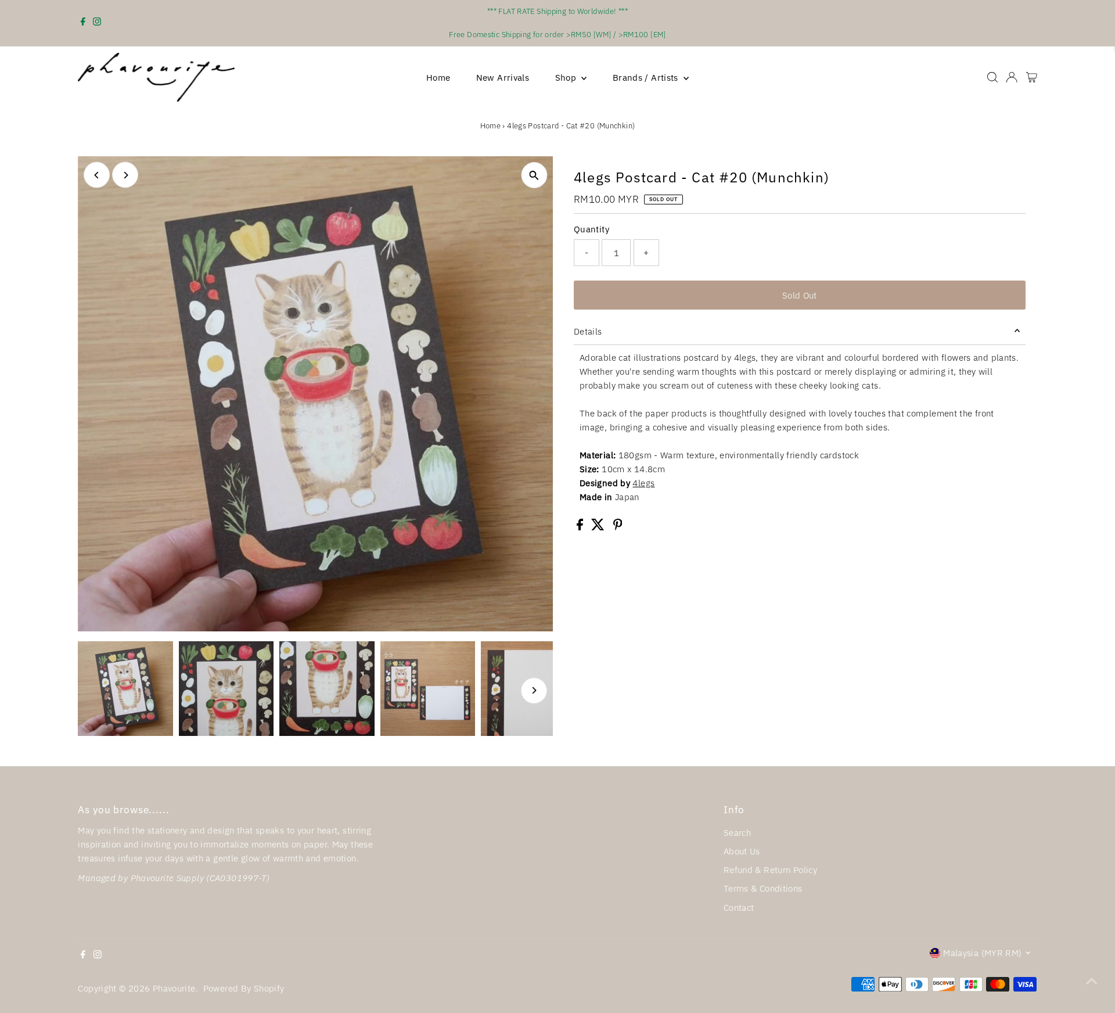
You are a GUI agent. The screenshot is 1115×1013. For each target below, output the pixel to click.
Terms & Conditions (763, 888)
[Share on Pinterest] (618, 527)
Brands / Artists (647, 77)
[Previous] (97, 175)
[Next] (125, 175)
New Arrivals (503, 77)
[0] (1031, 77)
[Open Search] (992, 77)
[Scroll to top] (1091, 981)
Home (438, 77)
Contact (739, 907)
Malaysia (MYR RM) (982, 952)
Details (588, 331)
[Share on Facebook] (581, 527)
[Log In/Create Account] (1011, 77)
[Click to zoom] (534, 175)
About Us (742, 851)
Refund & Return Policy (770, 869)
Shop (567, 77)
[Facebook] (83, 23)
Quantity (591, 229)
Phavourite (174, 988)
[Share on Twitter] (599, 527)
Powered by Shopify (244, 988)
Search (737, 832)
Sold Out (799, 295)
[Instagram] (97, 23)
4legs (643, 482)
